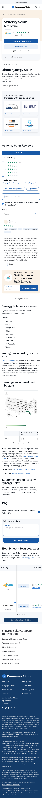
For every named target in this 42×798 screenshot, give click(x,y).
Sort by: (5, 209)
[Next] (29, 443)
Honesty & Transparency (13, 188)
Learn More (23, 586)
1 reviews (16, 35)
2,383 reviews (36, 608)
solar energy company (29, 558)
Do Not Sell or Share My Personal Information (10, 701)
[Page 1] (16, 443)
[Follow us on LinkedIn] (14, 708)
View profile (36, 587)
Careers (5, 694)
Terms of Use (7, 690)
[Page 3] (22, 614)
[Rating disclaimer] (21, 35)
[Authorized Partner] (15, 602)
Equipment (33, 188)
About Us (5, 682)
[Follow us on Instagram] (6, 708)
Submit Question (21, 540)
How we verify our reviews (13, 57)
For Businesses (27, 686)
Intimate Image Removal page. (11, 784)
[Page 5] (25, 443)
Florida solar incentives (21, 474)
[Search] (36, 7)
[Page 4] (23, 443)
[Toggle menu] (2, 7)
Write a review (21, 47)
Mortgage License (9, 686)
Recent (6, 214)
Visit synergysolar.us (9, 86)
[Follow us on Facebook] (3, 708)
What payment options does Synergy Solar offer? (18, 512)
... (6, 14)
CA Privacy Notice (28, 690)
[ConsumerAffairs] (21, 7)
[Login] (39, 7)
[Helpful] (6, 264)
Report (11, 264)
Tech (6, 184)
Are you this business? (22, 51)
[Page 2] (18, 443)
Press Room (26, 694)
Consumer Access (15, 732)
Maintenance (19, 184)
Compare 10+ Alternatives (21, 41)
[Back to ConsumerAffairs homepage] (3, 14)
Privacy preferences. (21, 2)
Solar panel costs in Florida (24, 470)
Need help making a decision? (21, 620)
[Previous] (13, 443)
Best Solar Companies (17, 14)
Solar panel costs (8, 361)
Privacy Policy (27, 682)
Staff (32, 184)
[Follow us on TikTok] (8, 708)
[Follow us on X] (11, 708)
